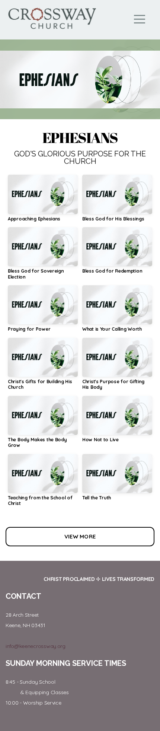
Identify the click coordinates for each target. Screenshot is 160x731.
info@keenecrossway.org (35, 646)
